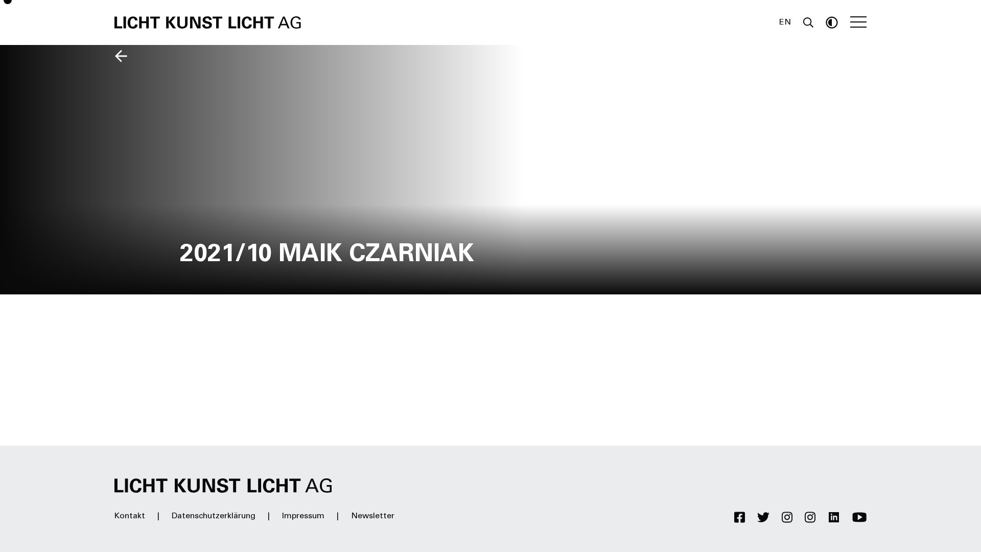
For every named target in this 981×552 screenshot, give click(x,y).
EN (785, 22)
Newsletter (372, 516)
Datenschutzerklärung (213, 516)
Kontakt (129, 516)
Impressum (303, 516)
